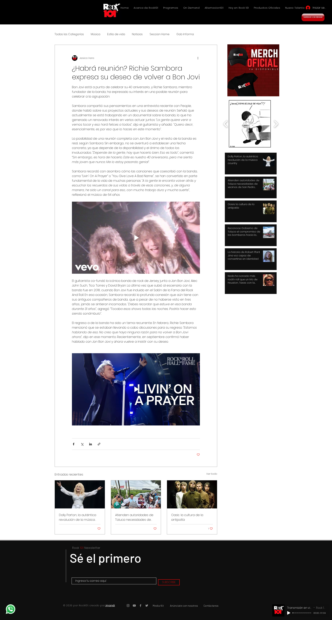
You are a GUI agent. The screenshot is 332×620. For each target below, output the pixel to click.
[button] (221, 268)
